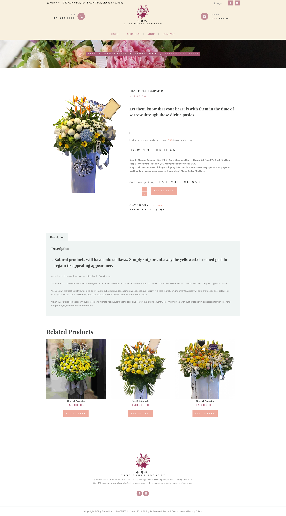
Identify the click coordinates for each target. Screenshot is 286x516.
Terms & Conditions (173, 511)
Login (219, 3)
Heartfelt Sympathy (76, 401)
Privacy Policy (195, 511)
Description (57, 237)
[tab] (57, 237)
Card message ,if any (141, 182)
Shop (92, 54)
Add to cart (164, 191)
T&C (170, 140)
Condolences (146, 54)
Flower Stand (115, 54)
